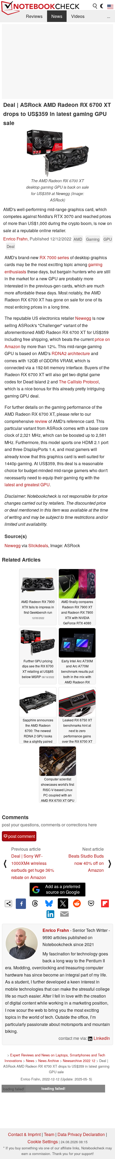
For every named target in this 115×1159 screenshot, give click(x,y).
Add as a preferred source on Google (62, 889)
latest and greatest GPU (27, 484)
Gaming (92, 239)
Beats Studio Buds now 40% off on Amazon (86, 863)
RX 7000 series (54, 257)
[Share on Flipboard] (105, 903)
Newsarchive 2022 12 (79, 1060)
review (41, 421)
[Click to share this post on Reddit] (77, 903)
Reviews (34, 16)
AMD (78, 239)
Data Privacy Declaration (81, 1134)
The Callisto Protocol (79, 382)
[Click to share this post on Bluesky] (49, 904)
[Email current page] (64, 914)
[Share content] (8, 903)
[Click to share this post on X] (63, 903)
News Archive (48, 1060)
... (108, 16)
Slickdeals (38, 545)
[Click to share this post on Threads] (35, 904)
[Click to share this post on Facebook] (21, 904)
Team (49, 1134)
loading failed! (13, 1088)
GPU (107, 239)
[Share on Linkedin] (50, 914)
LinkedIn (101, 1038)
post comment (21, 836)
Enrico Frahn (15, 239)
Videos (78, 16)
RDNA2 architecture (71, 353)
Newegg (83, 318)
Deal (10, 246)
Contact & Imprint (24, 1134)
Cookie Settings (43, 1141)
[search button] (95, 6)
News (56, 16)
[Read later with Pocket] (91, 903)
